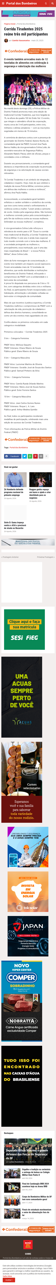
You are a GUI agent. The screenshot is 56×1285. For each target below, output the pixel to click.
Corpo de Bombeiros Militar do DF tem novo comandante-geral (37, 1198)
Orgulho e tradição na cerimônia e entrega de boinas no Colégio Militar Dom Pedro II (36, 1172)
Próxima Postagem (45, 557)
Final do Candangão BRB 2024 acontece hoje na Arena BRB (35, 1185)
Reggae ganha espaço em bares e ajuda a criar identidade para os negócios (40, 493)
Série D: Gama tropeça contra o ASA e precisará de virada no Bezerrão (15, 525)
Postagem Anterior (11, 557)
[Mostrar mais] (46, 456)
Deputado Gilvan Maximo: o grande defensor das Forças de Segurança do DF (27, 1154)
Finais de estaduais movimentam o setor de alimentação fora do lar (36, 1212)
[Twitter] (24, 456)
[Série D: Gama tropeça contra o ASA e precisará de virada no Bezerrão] (15, 512)
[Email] (41, 456)
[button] (3, 3)
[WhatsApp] (30, 456)
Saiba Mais (7, 1276)
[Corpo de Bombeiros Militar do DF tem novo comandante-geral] (12, 1200)
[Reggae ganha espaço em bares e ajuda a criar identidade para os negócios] (40, 479)
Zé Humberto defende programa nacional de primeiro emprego (13, 492)
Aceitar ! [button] (8, 1280)
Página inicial (9, 24)
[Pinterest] (35, 456)
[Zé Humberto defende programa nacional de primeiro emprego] (15, 479)
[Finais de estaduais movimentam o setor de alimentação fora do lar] (12, 1213)
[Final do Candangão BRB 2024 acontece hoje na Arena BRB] (12, 1187)
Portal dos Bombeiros (21, 3)
